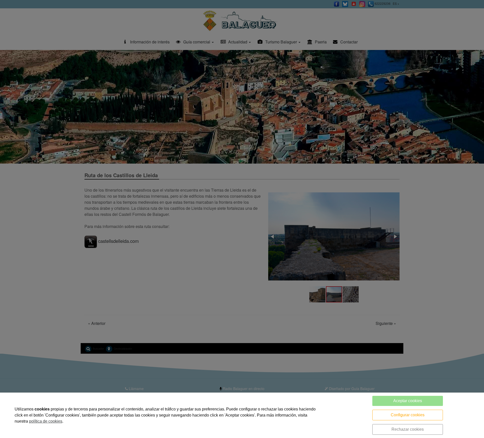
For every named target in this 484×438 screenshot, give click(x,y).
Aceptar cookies (407, 401)
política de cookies (45, 421)
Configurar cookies (408, 415)
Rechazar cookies (407, 429)
